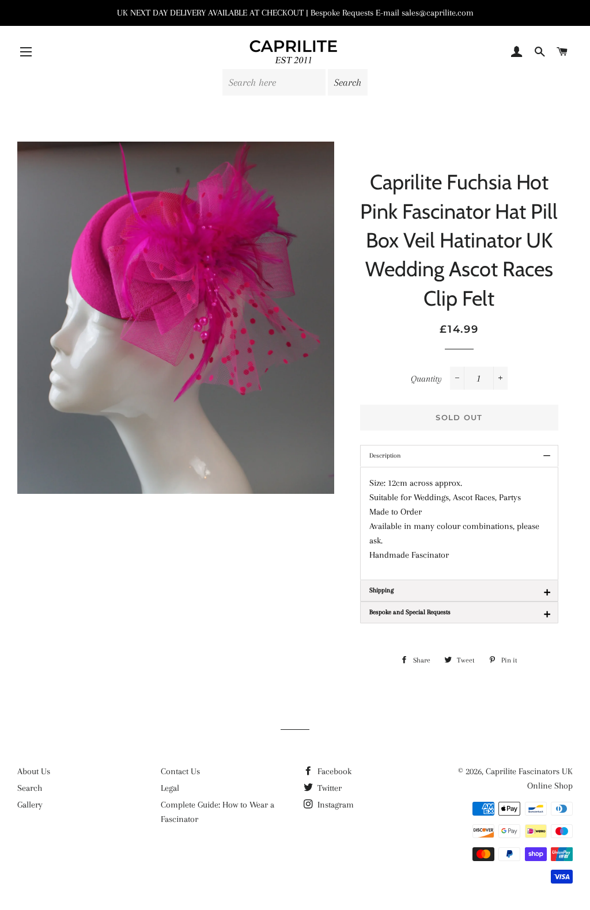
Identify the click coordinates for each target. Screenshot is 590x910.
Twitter (328, 788)
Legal (170, 788)
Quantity (426, 379)
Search (29, 788)
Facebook (333, 771)
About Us (33, 771)
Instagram (334, 804)
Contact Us (180, 771)
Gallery (30, 804)
